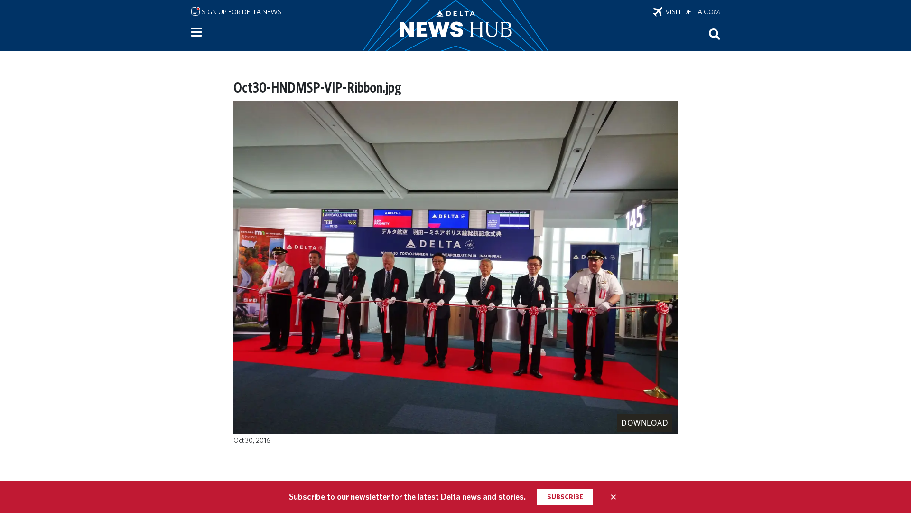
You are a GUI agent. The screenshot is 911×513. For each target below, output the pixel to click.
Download (644, 423)
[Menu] (196, 32)
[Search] (714, 34)
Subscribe (565, 497)
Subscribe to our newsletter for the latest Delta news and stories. (407, 497)
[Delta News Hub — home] (455, 25)
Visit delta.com (691, 12)
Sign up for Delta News (240, 12)
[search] (714, 34)
